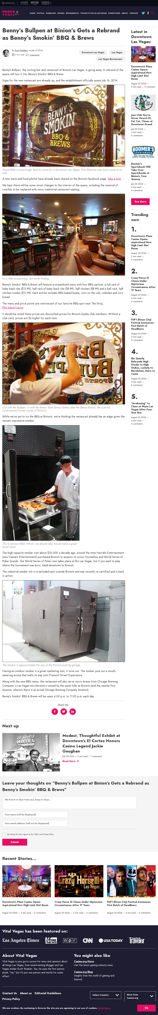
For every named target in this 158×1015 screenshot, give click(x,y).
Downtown (114, 13)
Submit (15, 842)
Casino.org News (84, 961)
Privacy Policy (11, 999)
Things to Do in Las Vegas (93, 13)
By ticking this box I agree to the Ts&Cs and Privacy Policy (30, 834)
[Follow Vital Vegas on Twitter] (143, 13)
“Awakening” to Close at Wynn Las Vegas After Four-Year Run (142, 408)
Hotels (40, 13)
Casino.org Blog (83, 972)
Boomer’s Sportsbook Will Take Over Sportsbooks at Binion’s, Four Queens (140, 171)
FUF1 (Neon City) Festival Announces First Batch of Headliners (142, 324)
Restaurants (72, 13)
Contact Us (9, 993)
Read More (69, 761)
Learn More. (104, 1008)
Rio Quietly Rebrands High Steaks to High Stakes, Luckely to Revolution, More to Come (143, 366)
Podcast (134, 13)
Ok (146, 1008)
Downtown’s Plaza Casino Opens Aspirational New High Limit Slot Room (141, 72)
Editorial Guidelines (48, 993)
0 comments (34, 55)
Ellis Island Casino (12, 308)
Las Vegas (117, 52)
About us (26, 993)
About (125, 13)
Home (32, 13)
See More (140, 201)
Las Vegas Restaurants (110, 59)
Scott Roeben (21, 50)
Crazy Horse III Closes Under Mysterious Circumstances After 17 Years (143, 284)
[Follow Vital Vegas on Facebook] (148, 13)
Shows (60, 13)
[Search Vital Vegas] (152, 13)
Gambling (51, 13)
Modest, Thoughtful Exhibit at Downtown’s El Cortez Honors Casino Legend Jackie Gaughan (91, 743)
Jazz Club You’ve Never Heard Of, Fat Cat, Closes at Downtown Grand (142, 120)
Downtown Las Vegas (93, 52)
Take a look (114, 179)
